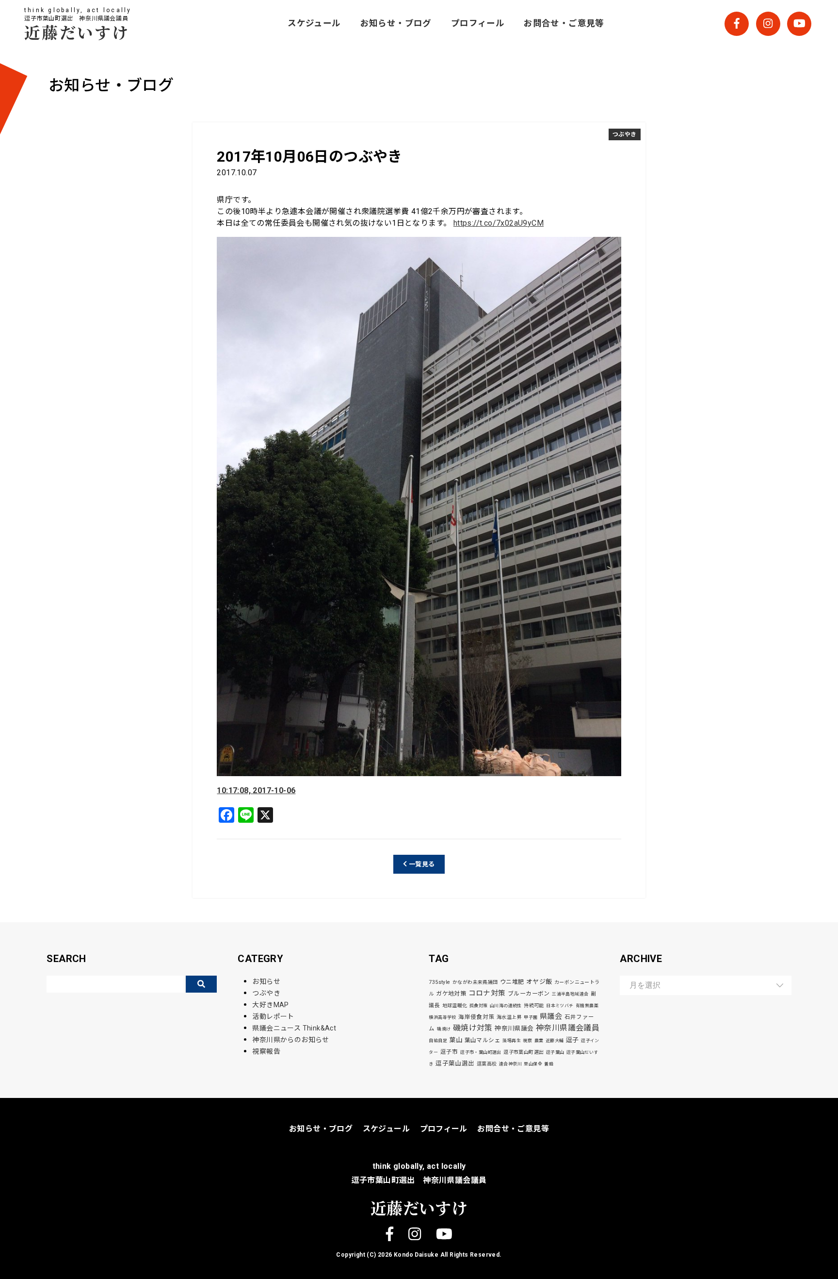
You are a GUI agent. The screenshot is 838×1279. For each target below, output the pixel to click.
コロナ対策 (487, 993)
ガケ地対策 (451, 993)
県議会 (551, 1016)
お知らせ (266, 981)
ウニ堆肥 (512, 982)
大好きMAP (270, 1004)
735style (439, 982)
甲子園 (530, 1017)
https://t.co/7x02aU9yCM (498, 223)
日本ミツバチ (559, 1005)
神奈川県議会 (514, 1028)
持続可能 (534, 1005)
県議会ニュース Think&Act (294, 1028)
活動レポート (273, 1016)
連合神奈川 (510, 1064)
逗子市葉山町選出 (523, 1052)
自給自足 (438, 1040)
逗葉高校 (487, 1063)
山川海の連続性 (506, 1005)
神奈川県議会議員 (567, 1027)
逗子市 (449, 1051)
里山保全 (533, 1064)
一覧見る (421, 864)
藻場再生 (511, 1040)
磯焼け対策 (473, 1027)
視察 (527, 1040)
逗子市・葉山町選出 (480, 1052)
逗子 (572, 1040)
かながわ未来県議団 (475, 982)
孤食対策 (478, 1005)
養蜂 (548, 1064)
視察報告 (266, 1051)
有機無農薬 (587, 1005)
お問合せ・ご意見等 (564, 23)
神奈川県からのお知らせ (290, 1039)
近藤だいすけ (77, 32)
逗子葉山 (555, 1052)
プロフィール (477, 23)
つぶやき (624, 134)
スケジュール (314, 23)
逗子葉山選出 (454, 1063)
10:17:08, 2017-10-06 (256, 790)
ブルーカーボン (529, 993)
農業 (539, 1040)
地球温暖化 (454, 1005)
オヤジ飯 (539, 981)
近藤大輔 (555, 1040)
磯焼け (444, 1029)
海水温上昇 (509, 1017)
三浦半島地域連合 (570, 994)
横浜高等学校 (442, 1017)
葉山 (455, 1040)
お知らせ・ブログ (396, 23)
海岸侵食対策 (476, 1016)
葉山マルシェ (482, 1040)
